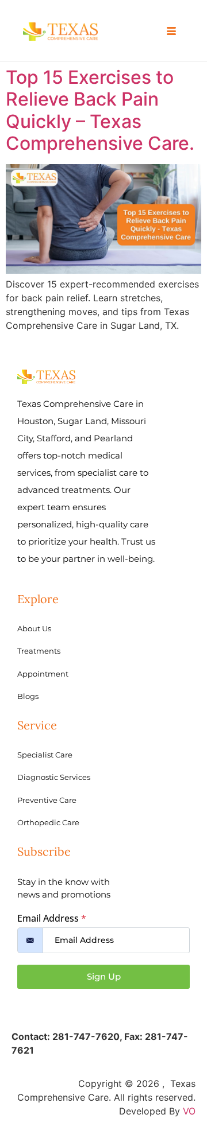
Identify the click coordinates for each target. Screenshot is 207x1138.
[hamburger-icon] (171, 31)
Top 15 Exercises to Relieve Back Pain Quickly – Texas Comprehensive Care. (100, 110)
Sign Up (104, 976)
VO (189, 1111)
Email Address (51, 918)
